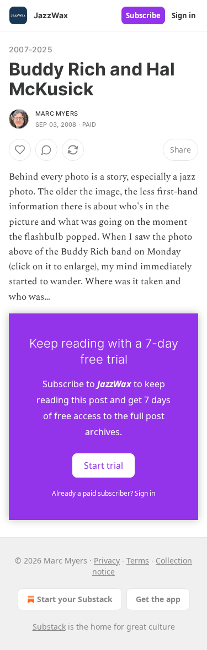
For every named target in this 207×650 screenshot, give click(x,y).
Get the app (158, 599)
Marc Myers (56, 113)
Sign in (184, 15)
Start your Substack (75, 599)
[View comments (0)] (46, 150)
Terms (137, 560)
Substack (49, 626)
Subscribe (143, 15)
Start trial (103, 465)
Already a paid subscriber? (103, 493)
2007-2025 (30, 49)
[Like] (20, 150)
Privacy (107, 560)
